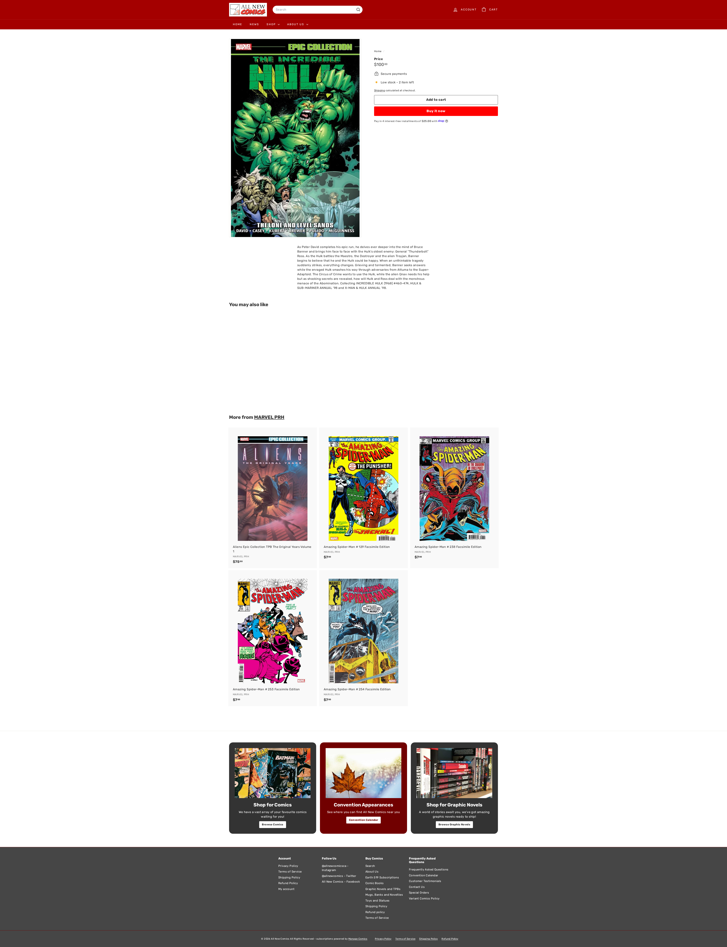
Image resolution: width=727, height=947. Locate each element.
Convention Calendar (363, 820)
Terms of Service (290, 871)
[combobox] (318, 10)
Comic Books (374, 883)
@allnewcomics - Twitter (339, 876)
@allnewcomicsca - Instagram (335, 868)
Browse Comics (272, 824)
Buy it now (436, 111)
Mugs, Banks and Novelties (384, 894)
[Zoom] (295, 138)
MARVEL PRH (269, 417)
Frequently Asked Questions (428, 869)
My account (286, 889)
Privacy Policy (288, 866)
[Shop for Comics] (272, 773)
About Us (296, 24)
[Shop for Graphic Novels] (454, 773)
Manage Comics (357, 938)
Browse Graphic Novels (454, 824)
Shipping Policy (289, 877)
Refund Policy (288, 883)
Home (237, 24)
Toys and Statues (377, 900)
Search (370, 866)
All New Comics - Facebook (341, 881)
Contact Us (417, 887)
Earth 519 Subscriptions (382, 877)
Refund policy (375, 912)
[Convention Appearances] (363, 773)
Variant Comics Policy (424, 898)
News (254, 24)
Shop (272, 24)
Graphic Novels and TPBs (382, 889)
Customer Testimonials (425, 881)
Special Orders (419, 892)
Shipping (379, 90)
